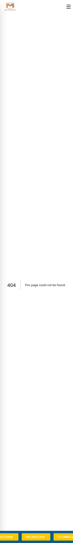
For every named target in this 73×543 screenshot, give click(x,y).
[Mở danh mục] (68, 6)
